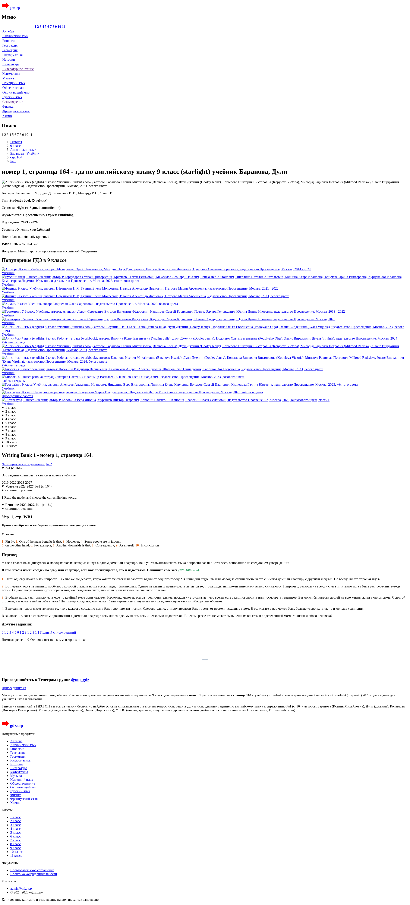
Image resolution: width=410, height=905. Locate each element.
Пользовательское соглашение (32, 870)
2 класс (10, 411)
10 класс (11, 442)
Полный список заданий (58, 632)
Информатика (12, 55)
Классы (7, 810)
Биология (9, 40)
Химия (7, 116)
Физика (7, 106)
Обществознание (14, 87)
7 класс (10, 430)
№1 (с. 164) (13, 468)
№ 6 (5, 464)
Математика (11, 73)
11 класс (11, 446)
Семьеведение (12, 102)
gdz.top (14, 8)
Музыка (8, 78)
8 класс (10, 434)
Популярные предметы (18, 734)
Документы (10, 863)
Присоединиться (14, 688)
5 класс (10, 423)
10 (59, 26)
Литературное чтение (18, 69)
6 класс (10, 427)
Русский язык (12, 97)
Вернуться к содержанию (26, 464)
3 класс (10, 415)
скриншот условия (18, 490)
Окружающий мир (15, 92)
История (8, 59)
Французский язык (16, 111)
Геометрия (10, 50)
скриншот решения (19, 508)
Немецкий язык (13, 83)
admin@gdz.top (21, 888)
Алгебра (8, 31)
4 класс (10, 419)
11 (63, 26)
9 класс (10, 438)
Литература (10, 64)
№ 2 (49, 464)
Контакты (9, 881)
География (10, 45)
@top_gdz (80, 679)
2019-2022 (9, 482)
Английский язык (15, 36)
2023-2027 (24, 482)
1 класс (10, 407)
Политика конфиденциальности (33, 874)
